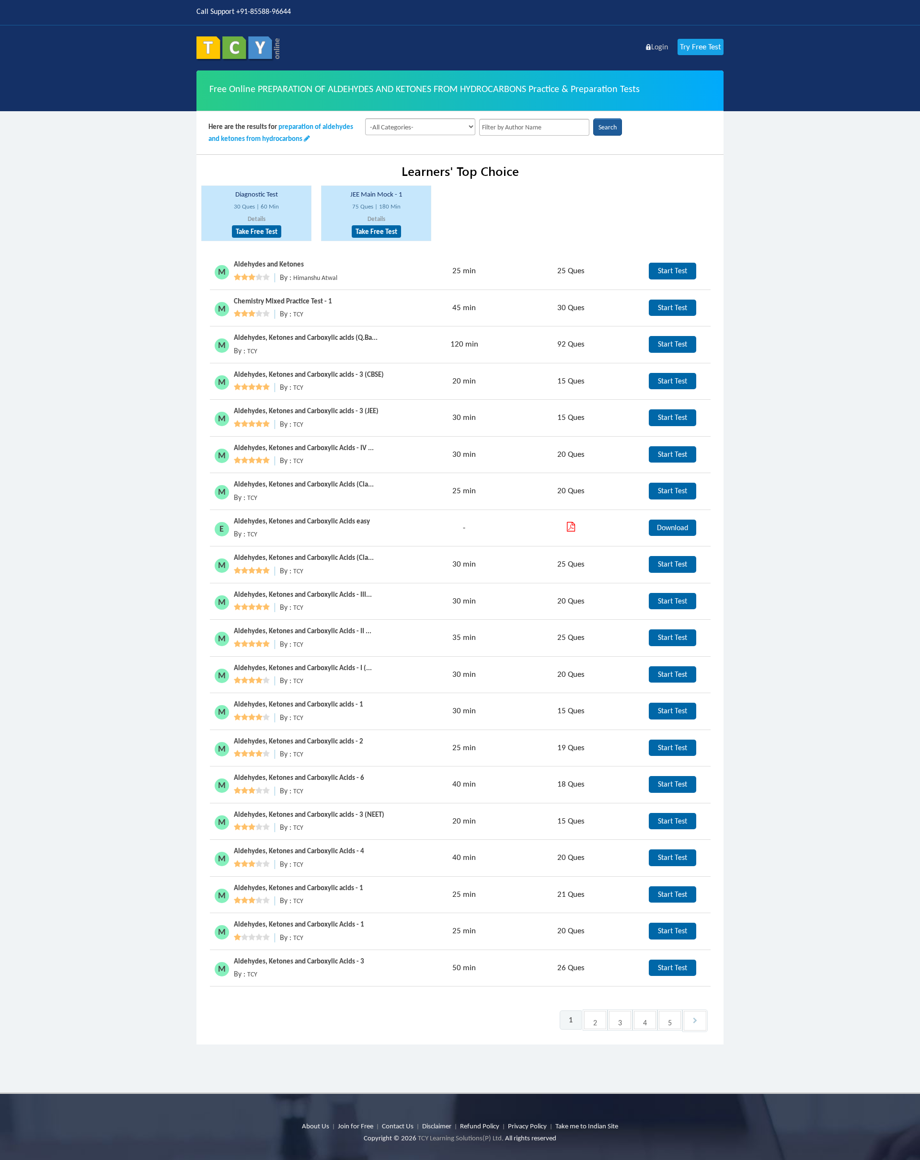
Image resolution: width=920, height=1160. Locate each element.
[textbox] (534, 127)
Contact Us (398, 1126)
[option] (256, 214)
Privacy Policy (527, 1126)
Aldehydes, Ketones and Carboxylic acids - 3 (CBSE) (309, 374)
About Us (315, 1126)
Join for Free (355, 1126)
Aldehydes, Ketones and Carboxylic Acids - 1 (299, 924)
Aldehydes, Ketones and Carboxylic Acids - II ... (302, 630)
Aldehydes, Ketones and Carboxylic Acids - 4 (299, 851)
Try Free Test (700, 47)
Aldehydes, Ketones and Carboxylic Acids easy (302, 521)
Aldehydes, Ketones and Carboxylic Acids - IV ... (304, 447)
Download (672, 527)
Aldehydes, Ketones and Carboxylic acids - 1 (298, 704)
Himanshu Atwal (315, 278)
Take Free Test (256, 231)
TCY (298, 314)
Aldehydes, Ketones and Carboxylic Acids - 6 (299, 777)
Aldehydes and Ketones (269, 264)
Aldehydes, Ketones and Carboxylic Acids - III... (303, 594)
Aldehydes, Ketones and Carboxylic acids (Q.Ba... (306, 337)
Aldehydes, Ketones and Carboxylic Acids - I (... (303, 667)
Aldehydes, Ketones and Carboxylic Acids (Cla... (304, 484)
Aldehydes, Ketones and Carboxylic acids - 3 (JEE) (306, 410)
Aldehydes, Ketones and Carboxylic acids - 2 (298, 741)
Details (256, 218)
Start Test (672, 270)
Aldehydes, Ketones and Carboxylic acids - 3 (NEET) (309, 814)
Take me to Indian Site (586, 1126)
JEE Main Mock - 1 (376, 194)
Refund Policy (479, 1126)
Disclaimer (436, 1126)
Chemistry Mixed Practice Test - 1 (283, 301)
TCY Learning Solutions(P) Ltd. (461, 1138)
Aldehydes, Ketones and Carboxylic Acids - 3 (299, 961)
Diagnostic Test (256, 194)
